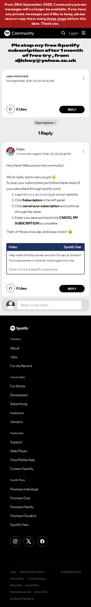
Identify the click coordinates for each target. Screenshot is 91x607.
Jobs (13, 357)
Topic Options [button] (44, 123)
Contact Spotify (21, 468)
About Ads (16, 585)
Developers (19, 395)
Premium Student (23, 515)
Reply (72, 110)
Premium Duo (20, 498)
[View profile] (10, 151)
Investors (17, 413)
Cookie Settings (37, 578)
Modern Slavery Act (20, 592)
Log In (73, 33)
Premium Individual (24, 489)
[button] (83, 78)
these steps (56, 18)
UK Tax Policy (41, 592)
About (14, 348)
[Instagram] (15, 541)
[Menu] (83, 33)
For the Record (21, 365)
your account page (41, 194)
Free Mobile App (22, 459)
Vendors (16, 421)
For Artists (17, 386)
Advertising (18, 403)
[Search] (63, 33)
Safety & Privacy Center (32, 572)
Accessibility (32, 585)
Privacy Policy (17, 578)
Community (23, 33)
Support (16, 442)
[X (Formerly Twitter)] (29, 541)
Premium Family (22, 507)
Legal (13, 572)
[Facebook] (42, 541)
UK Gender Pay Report (22, 598)
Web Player (18, 451)
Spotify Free (19, 524)
